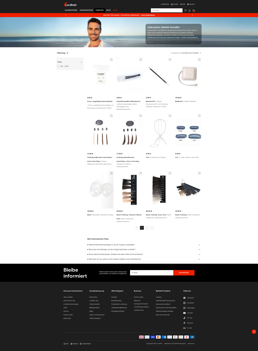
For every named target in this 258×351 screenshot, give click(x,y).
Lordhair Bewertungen (71, 304)
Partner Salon (68, 315)
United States (86, 343)
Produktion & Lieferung (119, 304)
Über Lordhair (68, 297)
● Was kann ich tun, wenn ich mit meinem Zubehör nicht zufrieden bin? (114, 259)
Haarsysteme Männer (163, 304)
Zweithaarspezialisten (141, 307)
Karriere (66, 311)
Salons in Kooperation (96, 315)
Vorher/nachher (94, 304)
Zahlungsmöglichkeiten (119, 308)
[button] (65, 15)
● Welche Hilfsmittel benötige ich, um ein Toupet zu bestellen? (111, 245)
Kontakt (175, 4)
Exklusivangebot (95, 318)
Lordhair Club (165, 4)
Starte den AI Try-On (141, 15)
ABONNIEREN (184, 273)
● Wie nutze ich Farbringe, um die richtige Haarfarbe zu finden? (111, 249)
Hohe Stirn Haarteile (163, 315)
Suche (157, 10)
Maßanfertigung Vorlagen (164, 311)
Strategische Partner (141, 304)
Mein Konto (93, 297)
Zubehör (63, 43)
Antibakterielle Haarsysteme (165, 301)
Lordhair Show (139, 310)
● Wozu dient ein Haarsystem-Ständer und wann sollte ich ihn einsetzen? (115, 254)
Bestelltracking (116, 301)
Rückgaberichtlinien (117, 311)
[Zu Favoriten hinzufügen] (111, 59)
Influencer (137, 301)
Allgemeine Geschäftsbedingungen (175, 343)
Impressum (67, 318)
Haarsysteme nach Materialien (166, 308)
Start (57, 43)
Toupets (159, 297)
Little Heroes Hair (69, 301)
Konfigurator (86, 10)
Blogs (91, 311)
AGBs (65, 308)
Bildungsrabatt (94, 308)
